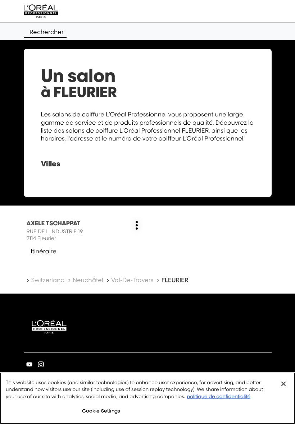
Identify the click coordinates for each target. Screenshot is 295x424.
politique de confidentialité (218, 397)
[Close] (283, 384)
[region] (147, 398)
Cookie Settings (101, 411)
